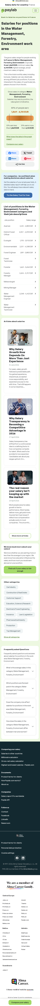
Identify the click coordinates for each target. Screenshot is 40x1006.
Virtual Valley (25, 946)
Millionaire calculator (9, 757)
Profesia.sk (6, 903)
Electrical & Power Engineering (17, 609)
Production (10, 625)
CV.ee (5, 939)
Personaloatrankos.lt (9, 953)
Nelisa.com (6, 923)
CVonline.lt (6, 933)
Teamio (23, 903)
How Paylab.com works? (11, 780)
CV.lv (4, 936)
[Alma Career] (20, 981)
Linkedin (4, 819)
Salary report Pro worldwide (12, 796)
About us (5, 784)
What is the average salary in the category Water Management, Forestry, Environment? (18, 671)
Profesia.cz (6, 907)
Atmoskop (6, 920)
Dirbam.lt (6, 943)
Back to (18, 17)
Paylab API (5, 800)
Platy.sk (23, 917)
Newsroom (5, 823)
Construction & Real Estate (16, 593)
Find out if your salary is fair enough (20, 569)
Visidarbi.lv (6, 946)
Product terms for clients (11, 777)
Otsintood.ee (7, 949)
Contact (4, 812)
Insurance (10, 614)
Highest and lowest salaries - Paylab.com (17, 765)
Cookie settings (7, 853)
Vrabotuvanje (25, 939)
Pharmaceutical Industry (15, 620)
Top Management (13, 631)
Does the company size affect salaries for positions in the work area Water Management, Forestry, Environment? (18, 707)
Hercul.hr (24, 943)
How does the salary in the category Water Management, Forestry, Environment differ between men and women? (17, 726)
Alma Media (28, 869)
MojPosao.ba (25, 936)
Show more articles (20, 536)
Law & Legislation (25, 614)
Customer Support (13, 598)
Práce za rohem (8, 917)
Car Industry (11, 587)
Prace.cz (6, 910)
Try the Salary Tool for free (18, 195)
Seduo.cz (24, 907)
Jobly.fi (5, 970)
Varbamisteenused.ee (10, 959)
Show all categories (12, 637)
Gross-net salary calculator (12, 761)
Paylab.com (25, 920)
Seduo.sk (24, 910)
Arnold (23, 900)
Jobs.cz (5, 900)
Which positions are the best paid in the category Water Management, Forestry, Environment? (17, 688)
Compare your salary (20, 1002)
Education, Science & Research (18, 604)
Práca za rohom (8, 913)
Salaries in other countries (12, 753)
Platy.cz (24, 913)
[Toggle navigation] (36, 10)
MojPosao (24, 933)
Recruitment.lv (7, 956)
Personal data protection (11, 848)
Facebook (5, 815)
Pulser (23, 949)
